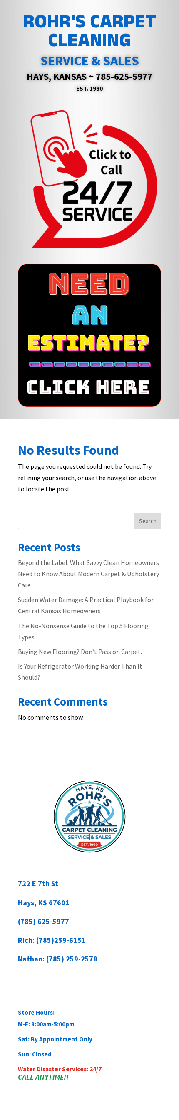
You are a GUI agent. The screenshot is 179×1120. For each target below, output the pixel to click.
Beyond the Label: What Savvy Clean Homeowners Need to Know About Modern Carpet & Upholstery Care (88, 573)
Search (148, 521)
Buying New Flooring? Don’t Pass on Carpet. (80, 651)
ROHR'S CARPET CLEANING (89, 31)
